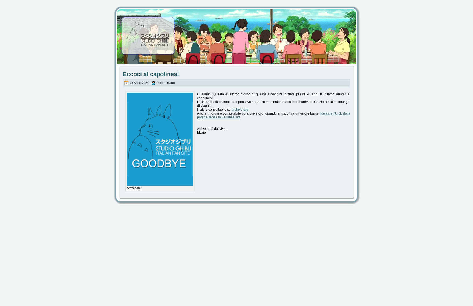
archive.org (240, 109)
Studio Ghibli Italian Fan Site (236, 31)
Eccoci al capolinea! (151, 74)
